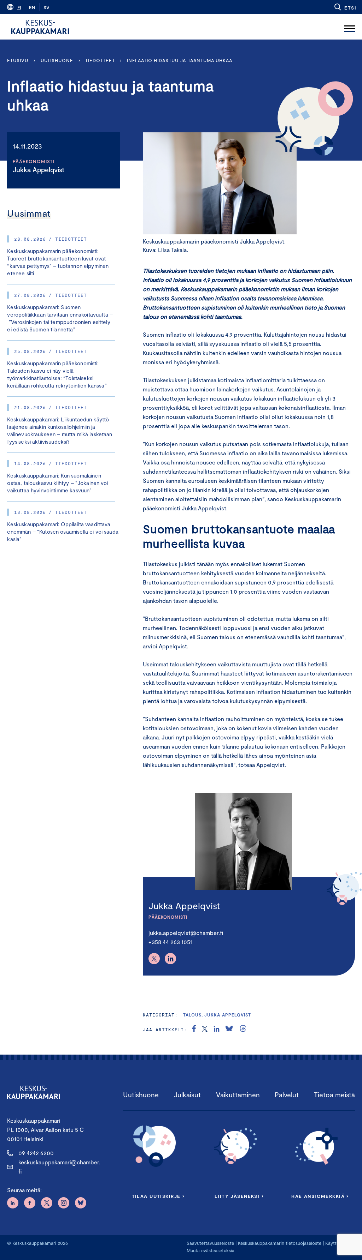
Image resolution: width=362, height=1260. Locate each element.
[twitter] (205, 1029)
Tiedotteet (100, 60)
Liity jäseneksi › (239, 1196)
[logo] (40, 27)
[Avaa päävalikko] (349, 27)
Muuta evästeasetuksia (210, 1250)
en (32, 7)
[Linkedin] (170, 958)
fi (19, 7)
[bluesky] (229, 1029)
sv (46, 7)
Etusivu (17, 60)
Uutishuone (57, 60)
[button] (345, 7)
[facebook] (194, 1029)
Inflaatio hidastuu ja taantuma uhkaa (180, 60)
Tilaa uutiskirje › (158, 1196)
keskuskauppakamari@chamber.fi (59, 1167)
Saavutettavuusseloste (210, 1243)
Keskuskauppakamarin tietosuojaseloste (279, 1243)
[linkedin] (217, 1029)
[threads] (243, 1029)
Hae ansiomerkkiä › (320, 1196)
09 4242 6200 (36, 1153)
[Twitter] (154, 958)
